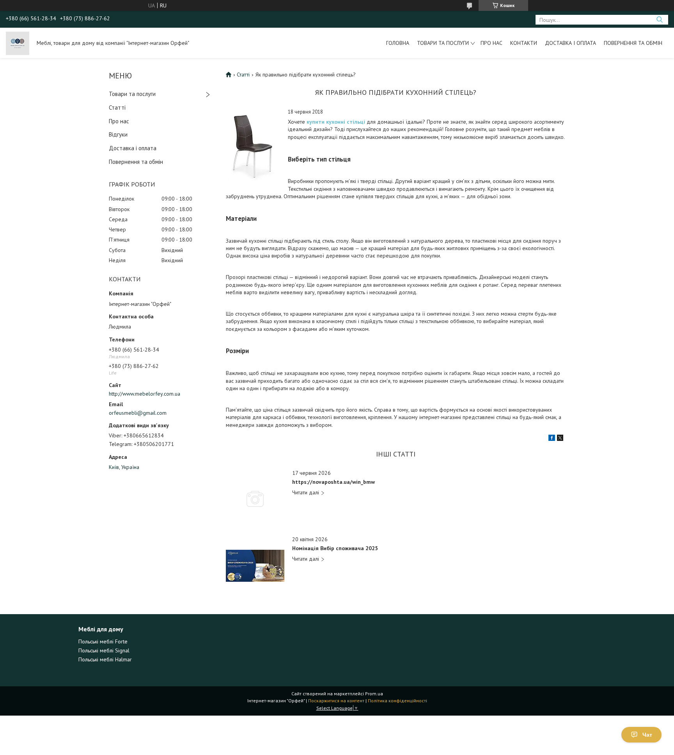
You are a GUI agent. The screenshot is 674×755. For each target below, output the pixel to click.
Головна (397, 42)
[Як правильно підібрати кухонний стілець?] (253, 144)
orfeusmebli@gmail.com (138, 412)
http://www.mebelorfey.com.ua (144, 393)
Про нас (491, 42)
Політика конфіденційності (397, 700)
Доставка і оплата (570, 42)
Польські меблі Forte (103, 641)
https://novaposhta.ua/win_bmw (333, 482)
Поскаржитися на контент (336, 700)
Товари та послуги (443, 42)
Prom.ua (374, 693)
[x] (560, 438)
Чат (647, 735)
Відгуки (118, 134)
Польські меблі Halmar (105, 659)
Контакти (523, 42)
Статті (117, 107)
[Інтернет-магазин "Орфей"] (17, 42)
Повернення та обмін (633, 42)
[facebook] (551, 438)
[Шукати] (659, 20)
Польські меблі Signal (103, 650)
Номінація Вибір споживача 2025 (335, 548)
